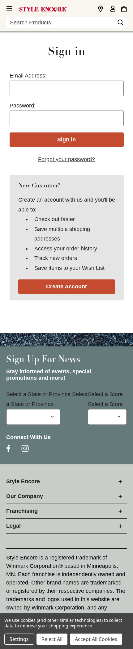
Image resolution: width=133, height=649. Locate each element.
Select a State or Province (38, 394)
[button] (8, 7)
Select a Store (105, 394)
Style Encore (23, 481)
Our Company (24, 496)
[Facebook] (8, 448)
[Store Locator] (100, 9)
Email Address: (28, 76)
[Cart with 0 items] (124, 8)
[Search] (121, 24)
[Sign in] (112, 9)
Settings (19, 639)
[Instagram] (25, 448)
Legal (13, 526)
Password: (23, 106)
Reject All (51, 639)
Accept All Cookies (96, 639)
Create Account (66, 286)
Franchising (22, 511)
